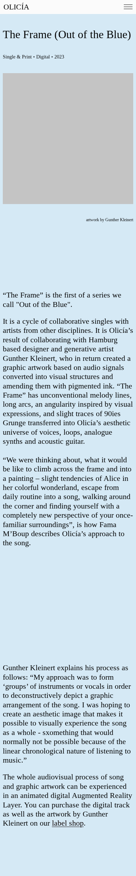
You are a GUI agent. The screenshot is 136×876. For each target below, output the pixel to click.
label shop (68, 823)
